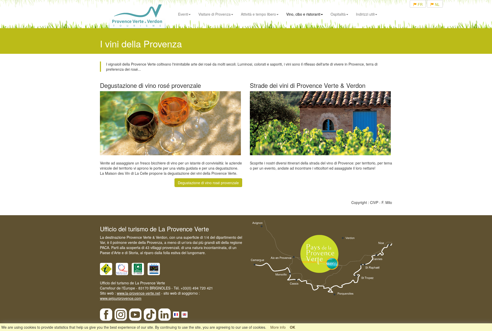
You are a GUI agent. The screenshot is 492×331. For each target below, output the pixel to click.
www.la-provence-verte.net (138, 293)
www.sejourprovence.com (120, 298)
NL (436, 4)
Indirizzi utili (365, 14)
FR (420, 4)
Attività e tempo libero (258, 14)
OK (292, 327)
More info (278, 327)
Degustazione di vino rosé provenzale (208, 182)
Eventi (183, 14)
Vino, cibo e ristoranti (303, 14)
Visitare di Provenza (214, 14)
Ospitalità (338, 14)
